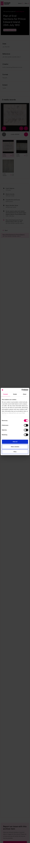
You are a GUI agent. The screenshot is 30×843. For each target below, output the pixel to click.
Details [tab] (15, 394)
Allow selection (15, 446)
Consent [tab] (5, 394)
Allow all (15, 441)
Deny (15, 451)
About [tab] (24, 394)
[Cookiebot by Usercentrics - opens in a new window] (21, 390)
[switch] (26, 425)
